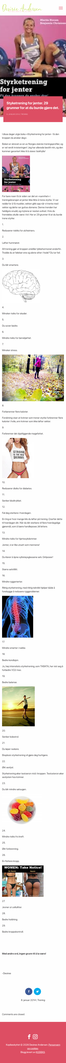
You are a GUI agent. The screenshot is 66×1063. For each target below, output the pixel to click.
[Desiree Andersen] (22, 7)
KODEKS (40, 1052)
